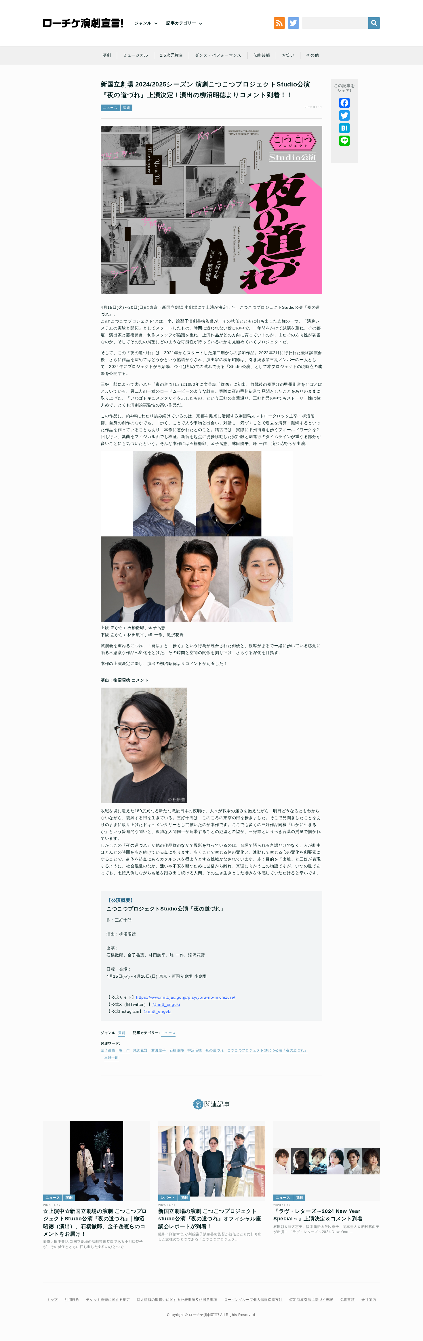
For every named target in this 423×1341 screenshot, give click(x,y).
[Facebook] (344, 103)
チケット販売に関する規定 (108, 1300)
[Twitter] (344, 115)
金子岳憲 (108, 1050)
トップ (52, 1300)
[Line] (344, 141)
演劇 (107, 55)
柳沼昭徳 (194, 1050)
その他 (312, 55)
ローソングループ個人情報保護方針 (253, 1300)
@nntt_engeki (166, 1004)
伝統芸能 (261, 55)
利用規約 (72, 1300)
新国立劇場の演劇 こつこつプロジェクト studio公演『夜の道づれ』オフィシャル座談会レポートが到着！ (209, 1218)
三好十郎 (111, 1058)
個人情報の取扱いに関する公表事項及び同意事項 (177, 1300)
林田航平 (158, 1050)
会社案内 (368, 1300)
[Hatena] (344, 128)
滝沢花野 (140, 1050)
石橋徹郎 (176, 1050)
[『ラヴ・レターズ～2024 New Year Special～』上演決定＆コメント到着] (326, 1161)
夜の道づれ (214, 1050)
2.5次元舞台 (171, 55)
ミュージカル (135, 55)
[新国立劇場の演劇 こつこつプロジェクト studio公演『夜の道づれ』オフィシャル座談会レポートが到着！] (211, 1161)
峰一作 (124, 1050)
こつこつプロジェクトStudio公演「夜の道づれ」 (267, 1050)
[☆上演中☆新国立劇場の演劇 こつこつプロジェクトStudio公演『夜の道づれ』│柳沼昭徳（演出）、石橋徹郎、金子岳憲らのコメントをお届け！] (96, 1161)
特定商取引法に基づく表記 (311, 1300)
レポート (168, 1198)
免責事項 (347, 1300)
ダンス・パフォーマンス (218, 55)
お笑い (288, 55)
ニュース (110, 108)
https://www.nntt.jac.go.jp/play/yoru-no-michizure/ (185, 997)
